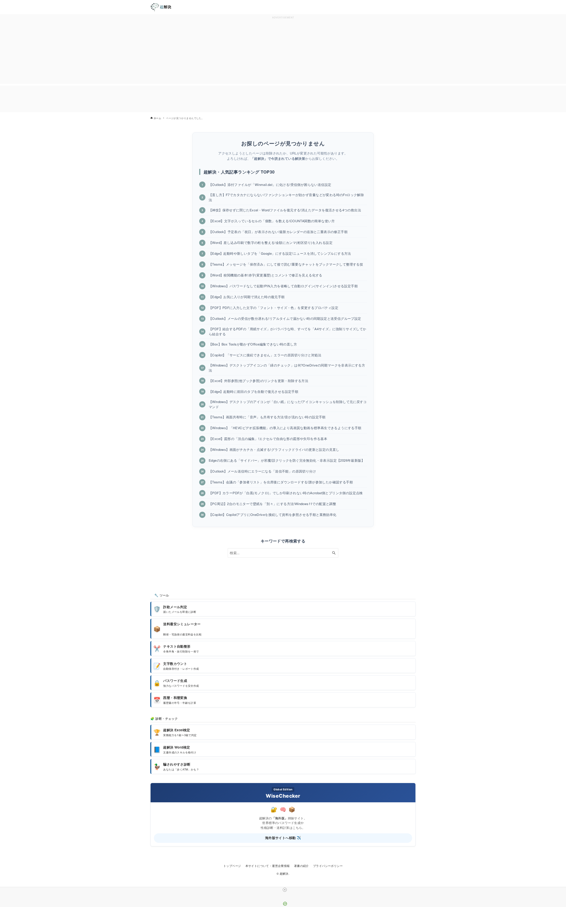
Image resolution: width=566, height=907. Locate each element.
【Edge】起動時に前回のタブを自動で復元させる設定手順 (253, 391)
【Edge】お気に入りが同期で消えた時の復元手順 (247, 296)
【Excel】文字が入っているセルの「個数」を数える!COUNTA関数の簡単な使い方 (272, 220)
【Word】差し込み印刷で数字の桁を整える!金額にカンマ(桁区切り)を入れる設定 (271, 242)
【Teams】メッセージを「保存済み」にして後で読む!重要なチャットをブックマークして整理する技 (286, 264)
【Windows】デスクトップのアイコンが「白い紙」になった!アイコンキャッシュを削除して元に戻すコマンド (288, 404)
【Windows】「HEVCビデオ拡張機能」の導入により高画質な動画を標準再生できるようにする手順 (285, 427)
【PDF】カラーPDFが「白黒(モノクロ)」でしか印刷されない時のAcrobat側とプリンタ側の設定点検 (286, 492)
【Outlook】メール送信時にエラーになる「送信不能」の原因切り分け (262, 471)
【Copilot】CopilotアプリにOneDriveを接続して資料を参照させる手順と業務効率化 (273, 514)
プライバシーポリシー (328, 866)
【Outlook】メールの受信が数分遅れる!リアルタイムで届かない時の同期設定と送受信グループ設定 (285, 318)
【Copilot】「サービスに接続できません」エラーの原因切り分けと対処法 (265, 355)
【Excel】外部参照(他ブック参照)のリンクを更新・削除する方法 (258, 380)
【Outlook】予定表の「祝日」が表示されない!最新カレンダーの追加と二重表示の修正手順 (278, 231)
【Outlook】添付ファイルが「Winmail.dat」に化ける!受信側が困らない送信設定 (270, 184)
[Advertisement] (283, 51)
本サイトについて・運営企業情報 (267, 866)
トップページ (232, 866)
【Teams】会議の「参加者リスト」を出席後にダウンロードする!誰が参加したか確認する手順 (281, 482)
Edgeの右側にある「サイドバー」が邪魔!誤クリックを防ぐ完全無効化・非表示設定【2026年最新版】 (287, 460)
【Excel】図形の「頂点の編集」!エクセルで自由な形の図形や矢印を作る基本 (268, 438)
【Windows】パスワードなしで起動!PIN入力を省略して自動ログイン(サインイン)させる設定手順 (283, 286)
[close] (285, 890)
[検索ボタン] (333, 553)
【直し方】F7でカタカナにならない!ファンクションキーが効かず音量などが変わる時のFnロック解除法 (286, 197)
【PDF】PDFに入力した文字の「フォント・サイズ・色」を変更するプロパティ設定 (273, 307)
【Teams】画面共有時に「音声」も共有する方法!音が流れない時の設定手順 (267, 417)
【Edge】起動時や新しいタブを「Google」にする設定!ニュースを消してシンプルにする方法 (280, 253)
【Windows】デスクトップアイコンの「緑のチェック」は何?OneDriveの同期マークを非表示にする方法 (287, 367)
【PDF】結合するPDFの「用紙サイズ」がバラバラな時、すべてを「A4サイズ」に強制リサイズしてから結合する (287, 331)
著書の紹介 (301, 866)
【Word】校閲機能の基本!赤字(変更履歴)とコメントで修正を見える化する (265, 275)
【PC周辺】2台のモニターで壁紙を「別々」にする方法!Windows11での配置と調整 (272, 503)
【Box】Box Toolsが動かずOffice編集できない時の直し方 (253, 344)
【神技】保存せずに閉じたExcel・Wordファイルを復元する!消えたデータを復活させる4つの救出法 (285, 210)
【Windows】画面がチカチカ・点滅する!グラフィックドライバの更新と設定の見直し (274, 449)
